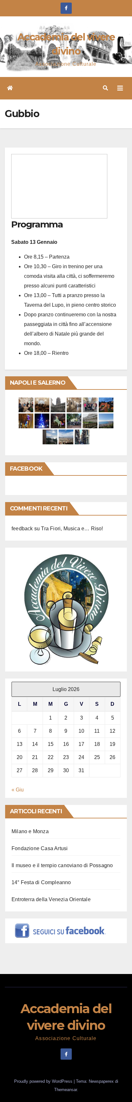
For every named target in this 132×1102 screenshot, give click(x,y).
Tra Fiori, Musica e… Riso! (72, 528)
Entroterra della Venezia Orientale (51, 899)
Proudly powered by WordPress (44, 1081)
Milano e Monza (30, 831)
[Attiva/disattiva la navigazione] (120, 88)
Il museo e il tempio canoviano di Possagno (62, 865)
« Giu (18, 789)
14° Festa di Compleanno (41, 882)
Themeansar (65, 1089)
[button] (105, 88)
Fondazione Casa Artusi (40, 848)
